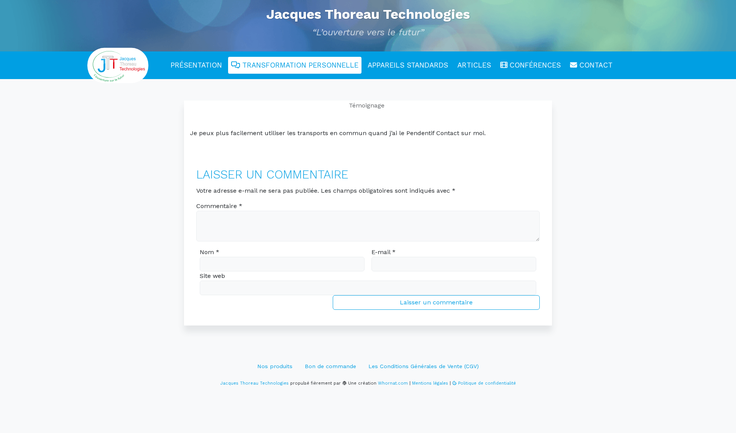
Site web (212, 275)
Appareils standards (408, 65)
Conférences (534, 65)
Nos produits (274, 366)
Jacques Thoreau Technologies (368, 14)
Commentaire (219, 206)
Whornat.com (393, 383)
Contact (595, 65)
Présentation (196, 65)
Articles (474, 65)
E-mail (383, 252)
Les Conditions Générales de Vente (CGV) (423, 366)
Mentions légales (430, 383)
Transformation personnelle (299, 65)
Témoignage (366, 105)
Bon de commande (330, 366)
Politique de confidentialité (487, 383)
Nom (209, 252)
